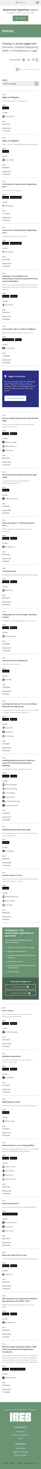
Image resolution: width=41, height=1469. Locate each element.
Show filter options (15, 60)
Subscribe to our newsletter (19, 993)
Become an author (20, 1455)
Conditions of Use (31, 1463)
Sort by (4, 80)
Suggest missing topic (15, 398)
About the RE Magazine (20, 1435)
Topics (22, 18)
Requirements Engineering (20, 11)
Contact (20, 1438)
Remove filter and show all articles (29, 69)
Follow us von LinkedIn (19, 987)
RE (20, 2)
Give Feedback (20, 1448)
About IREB (20, 1432)
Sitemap (5, 1463)
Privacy (19, 1463)
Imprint (12, 1463)
